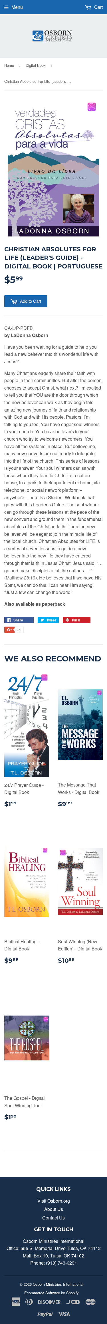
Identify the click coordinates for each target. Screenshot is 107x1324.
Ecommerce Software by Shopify (51, 1292)
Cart (98, 7)
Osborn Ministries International (58, 1284)
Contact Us (53, 1217)
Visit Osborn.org (53, 1200)
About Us (53, 1209)
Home (9, 65)
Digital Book (36, 65)
